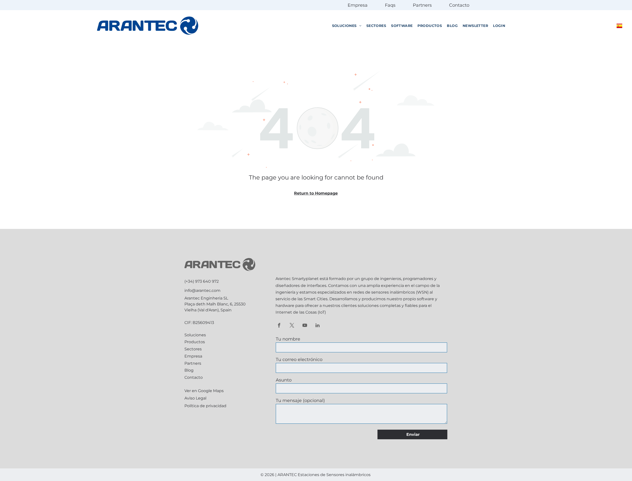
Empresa (358, 5)
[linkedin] (317, 326)
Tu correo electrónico (299, 359)
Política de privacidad (205, 405)
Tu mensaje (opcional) (300, 400)
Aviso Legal (195, 398)
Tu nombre (288, 339)
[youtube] (304, 326)
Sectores (193, 349)
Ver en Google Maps (204, 390)
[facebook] (279, 326)
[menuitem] (347, 25)
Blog (189, 370)
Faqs (390, 5)
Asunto (284, 380)
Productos (194, 342)
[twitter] (292, 326)
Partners (422, 5)
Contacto (459, 5)
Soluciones (195, 335)
